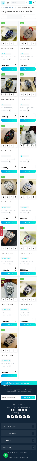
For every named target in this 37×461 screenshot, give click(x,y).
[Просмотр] (3, 43)
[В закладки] (15, 43)
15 (3, 16)
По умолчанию (28, 16)
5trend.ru (25, 457)
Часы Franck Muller (7, 48)
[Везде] (26, 2)
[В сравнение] (11, 43)
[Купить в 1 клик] (7, 43)
